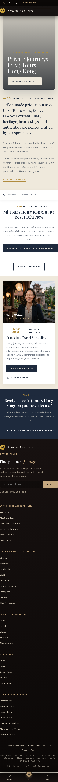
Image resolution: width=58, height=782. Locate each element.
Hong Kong (5, 683)
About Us (4, 512)
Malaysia (4, 597)
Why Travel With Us (10, 523)
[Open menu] (56, 10)
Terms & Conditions (15, 746)
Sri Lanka (4, 637)
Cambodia (5, 569)
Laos (2, 575)
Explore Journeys (23, 81)
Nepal (3, 626)
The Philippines (7, 603)
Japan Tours (6, 712)
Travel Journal (7, 535)
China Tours (6, 717)
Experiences (10, 194)
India (2, 620)
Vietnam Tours (7, 701)
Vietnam (4, 558)
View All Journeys (29, 267)
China (2, 660)
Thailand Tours (7, 706)
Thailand (4, 564)
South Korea (6, 672)
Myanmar (4, 580)
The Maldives (6, 643)
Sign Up (50, 484)
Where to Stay (29, 194)
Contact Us (5, 540)
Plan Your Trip (20, 368)
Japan (3, 666)
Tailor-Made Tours (9, 529)
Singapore (5, 592)
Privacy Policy (34, 746)
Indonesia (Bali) (8, 586)
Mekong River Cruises (11, 729)
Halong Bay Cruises (9, 723)
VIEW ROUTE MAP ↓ (14, 179)
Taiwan (3, 677)
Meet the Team (7, 518)
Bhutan (3, 632)
